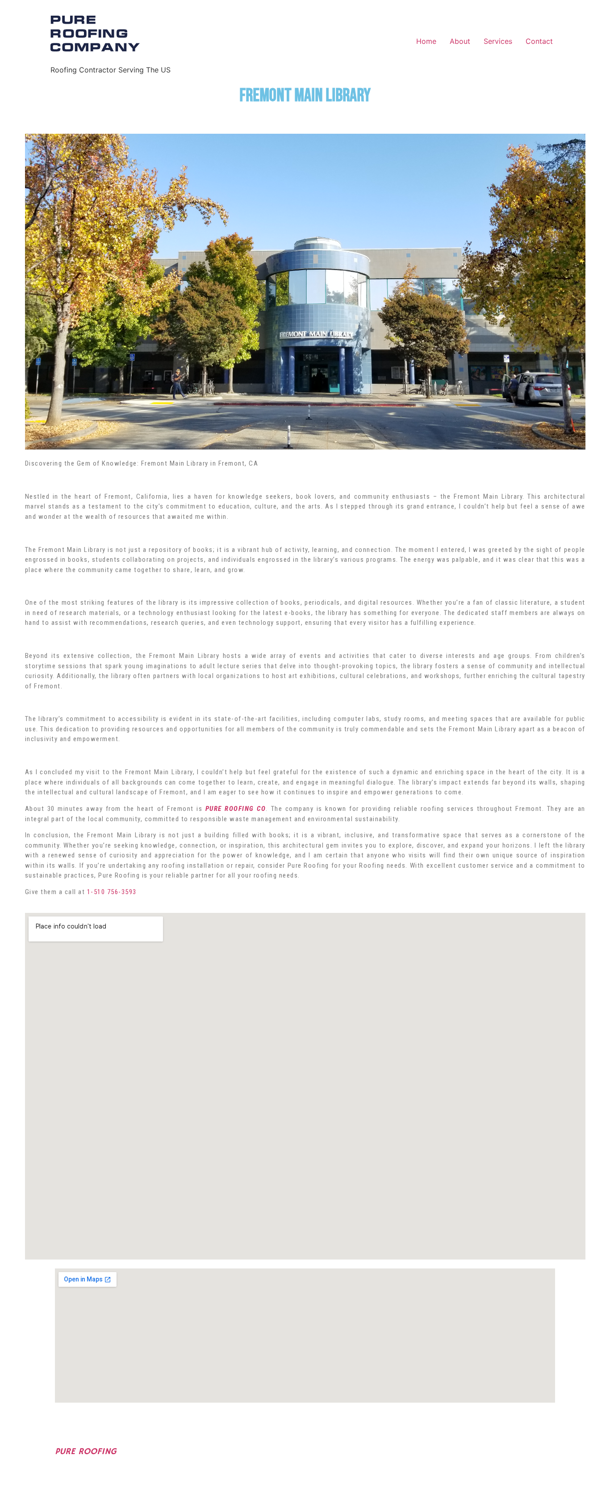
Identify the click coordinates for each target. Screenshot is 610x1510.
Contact (539, 41)
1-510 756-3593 (112, 892)
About (460, 41)
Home (426, 41)
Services (498, 41)
